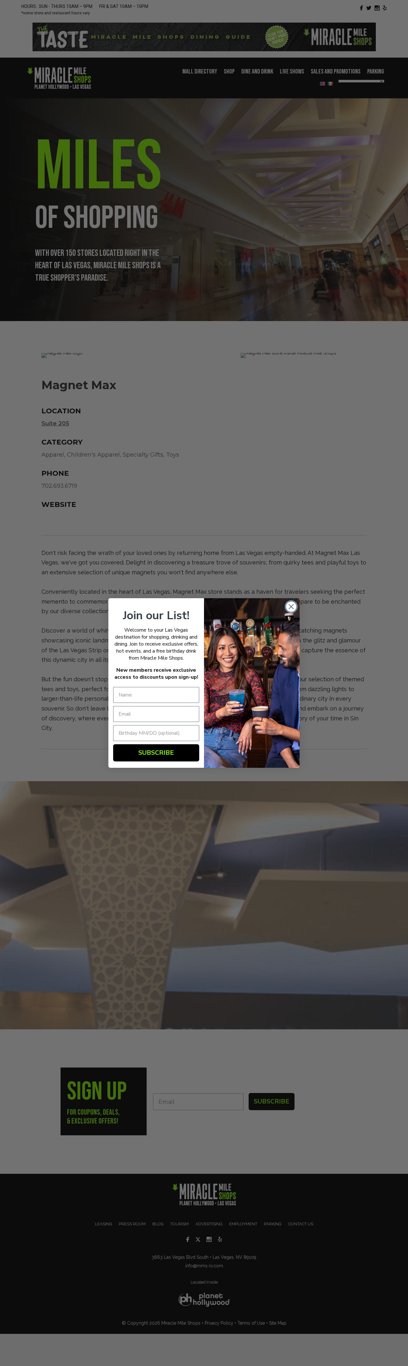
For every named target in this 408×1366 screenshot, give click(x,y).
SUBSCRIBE (156, 752)
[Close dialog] (291, 607)
